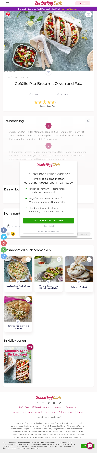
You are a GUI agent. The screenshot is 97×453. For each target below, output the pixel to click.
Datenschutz (72, 407)
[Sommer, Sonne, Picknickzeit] (18, 365)
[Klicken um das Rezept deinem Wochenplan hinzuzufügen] (28, 259)
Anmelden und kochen (48, 231)
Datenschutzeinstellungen (71, 412)
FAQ (21, 407)
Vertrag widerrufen (47, 412)
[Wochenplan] (88, 14)
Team (27, 407)
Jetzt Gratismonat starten (48, 221)
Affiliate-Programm (41, 407)
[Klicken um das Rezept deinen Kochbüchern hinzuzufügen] (18, 282)
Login (83, 3)
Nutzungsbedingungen (25, 412)
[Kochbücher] (48, 72)
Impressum (58, 407)
